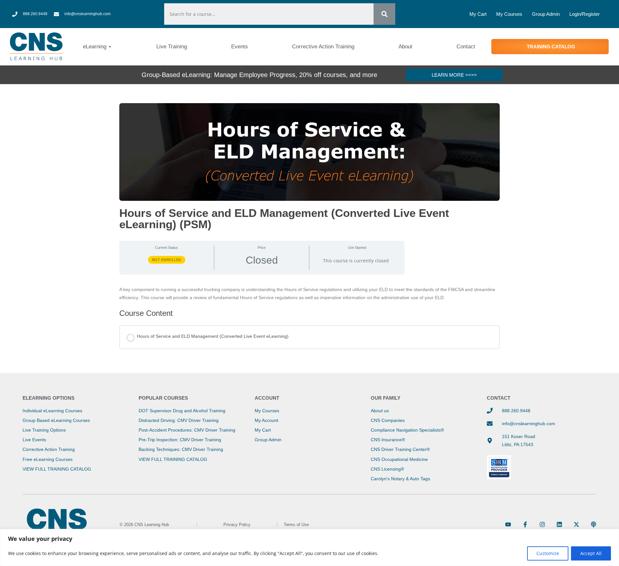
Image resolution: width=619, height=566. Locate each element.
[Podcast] (593, 524)
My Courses (509, 14)
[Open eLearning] (110, 47)
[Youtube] (508, 524)
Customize (547, 553)
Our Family (385, 398)
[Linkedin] (559, 524)
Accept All (591, 553)
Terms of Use (296, 524)
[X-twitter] (576, 524)
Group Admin (546, 14)
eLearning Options (48, 398)
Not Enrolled (167, 260)
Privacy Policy (237, 524)
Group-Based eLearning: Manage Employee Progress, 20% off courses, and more (259, 74)
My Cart (477, 14)
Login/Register (584, 14)
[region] (309, 547)
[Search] (384, 14)
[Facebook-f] (525, 524)
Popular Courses (163, 398)
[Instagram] (542, 524)
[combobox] (269, 14)
